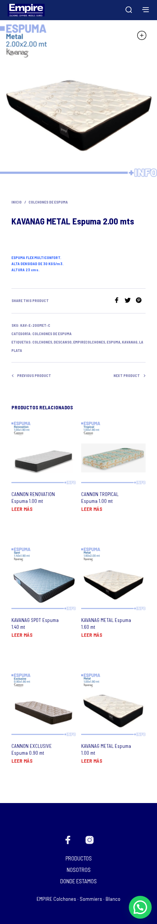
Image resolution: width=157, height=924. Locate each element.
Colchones (42, 342)
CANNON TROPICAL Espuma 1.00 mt (100, 497)
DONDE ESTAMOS (78, 881)
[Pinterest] (141, 300)
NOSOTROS (79, 869)
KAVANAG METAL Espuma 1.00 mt (106, 749)
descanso (63, 342)
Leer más (21, 509)
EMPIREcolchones (89, 342)
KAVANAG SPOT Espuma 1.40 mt (35, 623)
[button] (140, 907)
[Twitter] (130, 300)
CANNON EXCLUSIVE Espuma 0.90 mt (31, 749)
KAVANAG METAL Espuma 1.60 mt (106, 623)
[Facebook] (119, 300)
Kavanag (130, 342)
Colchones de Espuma (48, 202)
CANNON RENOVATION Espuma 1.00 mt (33, 497)
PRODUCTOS (79, 858)
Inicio (16, 202)
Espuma (113, 342)
